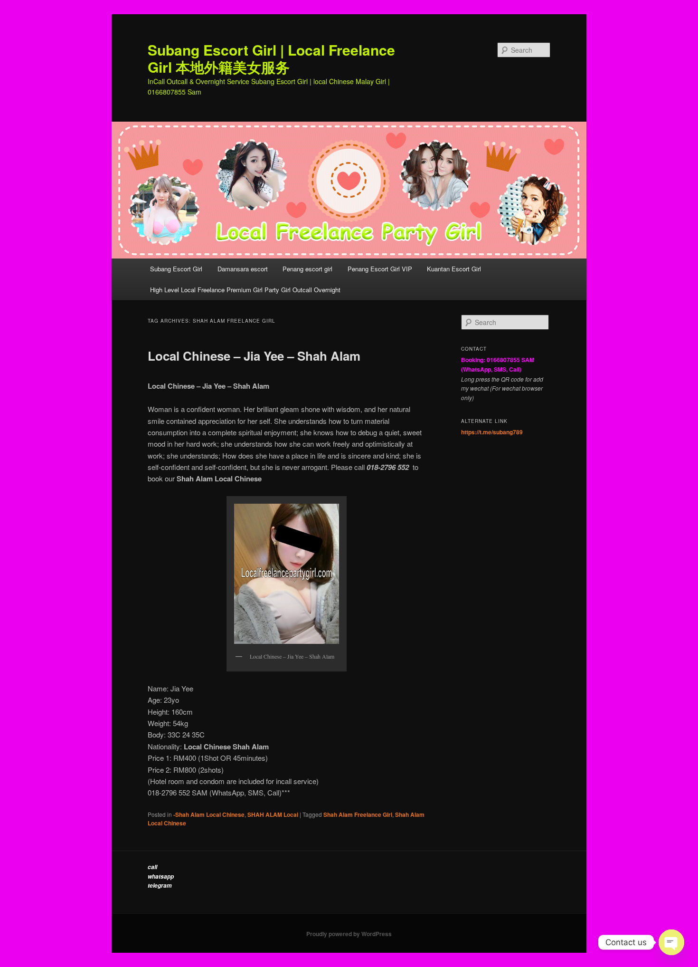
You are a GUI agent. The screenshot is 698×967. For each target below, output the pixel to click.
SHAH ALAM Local (272, 814)
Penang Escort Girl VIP (380, 268)
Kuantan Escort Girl (455, 268)
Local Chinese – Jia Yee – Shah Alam (254, 355)
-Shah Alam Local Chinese (209, 814)
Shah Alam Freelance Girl (357, 814)
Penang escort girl (307, 268)
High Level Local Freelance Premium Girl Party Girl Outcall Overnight (245, 289)
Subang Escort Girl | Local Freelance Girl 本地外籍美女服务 (271, 58)
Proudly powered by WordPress (349, 933)
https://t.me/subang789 (492, 432)
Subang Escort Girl (176, 268)
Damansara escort (242, 268)
